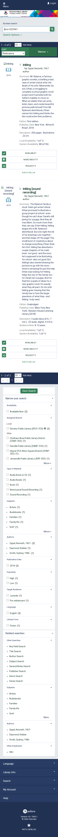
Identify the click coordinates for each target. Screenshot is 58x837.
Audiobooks (15, 512)
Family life (14, 522)
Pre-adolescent (17, 600)
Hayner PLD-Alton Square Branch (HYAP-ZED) (30, 452)
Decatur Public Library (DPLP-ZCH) (27, 428)
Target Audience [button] (14, 589)
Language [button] (11, 607)
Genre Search (16, 676)
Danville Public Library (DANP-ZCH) (27, 446)
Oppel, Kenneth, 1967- (20, 543)
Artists (13, 507)
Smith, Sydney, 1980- (20, 553)
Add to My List (28, 172)
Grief (12, 527)
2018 (12, 565)
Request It (31, 166)
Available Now (17, 411)
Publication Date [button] (14, 559)
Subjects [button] (11, 501)
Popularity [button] (11, 572)
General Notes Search (19, 666)
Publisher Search (17, 671)
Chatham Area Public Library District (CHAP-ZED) (27, 439)
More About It (31, 159)
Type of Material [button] (14, 469)
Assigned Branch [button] (14, 418)
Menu (6, 6)
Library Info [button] (9, 772)
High (12, 578)
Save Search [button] (29, 390)
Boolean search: (10, 23)
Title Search (15, 651)
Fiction (13, 625)
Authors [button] (10, 537)
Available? (30, 153)
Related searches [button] (14, 633)
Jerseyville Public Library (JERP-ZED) (28, 458)
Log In (53, 3)
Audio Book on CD (19, 475)
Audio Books (16, 480)
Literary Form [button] (12, 619)
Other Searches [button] (13, 640)
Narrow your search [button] (15, 398)
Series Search (16, 681)
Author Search (16, 656)
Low (12, 583)
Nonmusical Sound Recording (24, 489)
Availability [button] (11, 405)
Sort (4, 49)
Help (5, 798)
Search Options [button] (11, 34)
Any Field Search (17, 646)
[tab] (43, 51)
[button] (43, 51)
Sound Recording (18, 494)
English (13, 613)
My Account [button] (9, 789)
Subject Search (16, 661)
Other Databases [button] (14, 746)
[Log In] (48, 3)
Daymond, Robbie (18, 548)
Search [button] (7, 780)
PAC (11, 752)
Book (12, 485)
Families (14, 517)
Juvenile (14, 595)
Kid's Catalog (29, 829)
